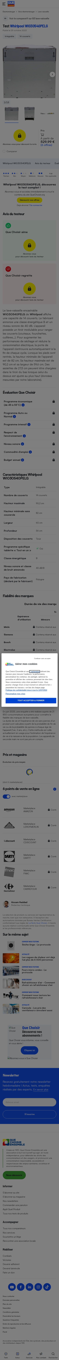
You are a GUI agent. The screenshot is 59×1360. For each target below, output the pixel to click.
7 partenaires (35, 671)
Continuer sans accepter (42, 658)
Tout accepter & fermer (31, 700)
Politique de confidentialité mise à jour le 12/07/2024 (26, 690)
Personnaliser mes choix (15, 694)
